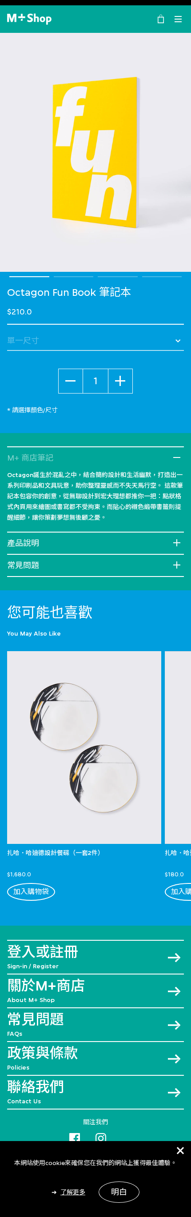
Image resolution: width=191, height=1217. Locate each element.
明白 (119, 1192)
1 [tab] (29, 276)
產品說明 (23, 543)
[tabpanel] (95, 152)
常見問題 (23, 565)
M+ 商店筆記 (30, 457)
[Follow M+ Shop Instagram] (101, 1137)
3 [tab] (118, 276)
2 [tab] (74, 276)
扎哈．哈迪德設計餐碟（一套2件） (55, 852)
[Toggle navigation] (178, 19)
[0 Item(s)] (161, 18)
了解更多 (72, 1192)
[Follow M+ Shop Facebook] (74, 1137)
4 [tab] (162, 276)
